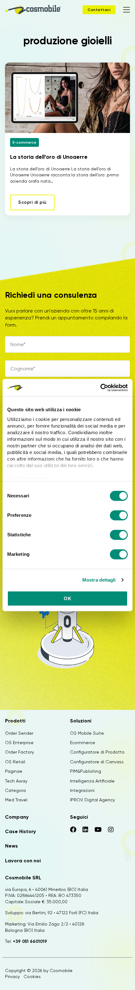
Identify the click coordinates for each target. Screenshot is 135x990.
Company (17, 817)
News (11, 846)
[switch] (119, 516)
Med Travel (16, 799)
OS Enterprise (19, 742)
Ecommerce (82, 742)
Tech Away (16, 780)
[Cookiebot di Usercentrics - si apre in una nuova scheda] (100, 388)
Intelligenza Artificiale (92, 780)
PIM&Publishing (85, 771)
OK (67, 598)
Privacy (12, 976)
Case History (20, 831)
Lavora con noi (23, 861)
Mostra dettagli (99, 580)
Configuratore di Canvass (97, 761)
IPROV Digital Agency (92, 799)
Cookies (32, 976)
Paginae (13, 771)
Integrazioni (82, 790)
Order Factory (19, 752)
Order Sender (19, 733)
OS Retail (15, 761)
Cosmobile (61, 970)
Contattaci (99, 10)
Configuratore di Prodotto (97, 752)
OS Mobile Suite (87, 733)
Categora (15, 790)
